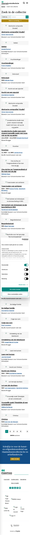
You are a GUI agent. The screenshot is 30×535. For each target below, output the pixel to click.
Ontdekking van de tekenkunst (13, 340)
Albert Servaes (9, 226)
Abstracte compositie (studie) (13, 32)
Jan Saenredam (10, 388)
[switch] (26, 269)
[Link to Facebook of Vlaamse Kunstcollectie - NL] (10, 488)
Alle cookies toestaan (15, 289)
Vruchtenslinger (7, 63)
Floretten (4, 150)
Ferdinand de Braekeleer (9, 210)
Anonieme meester (7, 95)
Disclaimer (23, 479)
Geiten (4, 47)
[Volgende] (27, 431)
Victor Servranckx (7, 34)
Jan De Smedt (6, 357)
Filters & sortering (14, 21)
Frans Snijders (6, 66)
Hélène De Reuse (6, 407)
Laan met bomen (7, 354)
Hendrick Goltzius (22, 388)
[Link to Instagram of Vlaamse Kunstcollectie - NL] (13, 488)
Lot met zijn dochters (9, 385)
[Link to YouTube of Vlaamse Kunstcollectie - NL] (20, 488)
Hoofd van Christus (8, 371)
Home (3, 7)
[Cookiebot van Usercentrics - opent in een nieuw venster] (22, 239)
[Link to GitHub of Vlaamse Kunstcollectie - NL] (17, 488)
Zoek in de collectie (12, 7)
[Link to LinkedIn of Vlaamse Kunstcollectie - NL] (15, 488)
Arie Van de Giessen (11, 422)
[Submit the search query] (27, 16)
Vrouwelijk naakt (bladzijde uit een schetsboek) (14, 403)
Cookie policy (15, 479)
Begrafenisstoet (7, 223)
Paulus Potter (13, 189)
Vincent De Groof (22, 138)
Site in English (15, 483)
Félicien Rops (9, 80)
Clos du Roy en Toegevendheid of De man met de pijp (14, 170)
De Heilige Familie (8, 308)
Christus (4, 419)
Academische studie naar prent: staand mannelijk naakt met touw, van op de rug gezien (14, 133)
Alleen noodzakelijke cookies (15, 294)
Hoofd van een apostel (10, 92)
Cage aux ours (6, 323)
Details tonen (22, 284)
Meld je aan (15, 459)
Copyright (7, 479)
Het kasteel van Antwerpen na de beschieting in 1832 (14, 206)
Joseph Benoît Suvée (11, 342)
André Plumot (6, 49)
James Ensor (18, 152)
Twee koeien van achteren (11, 186)
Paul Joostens (6, 325)
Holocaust (5, 78)
